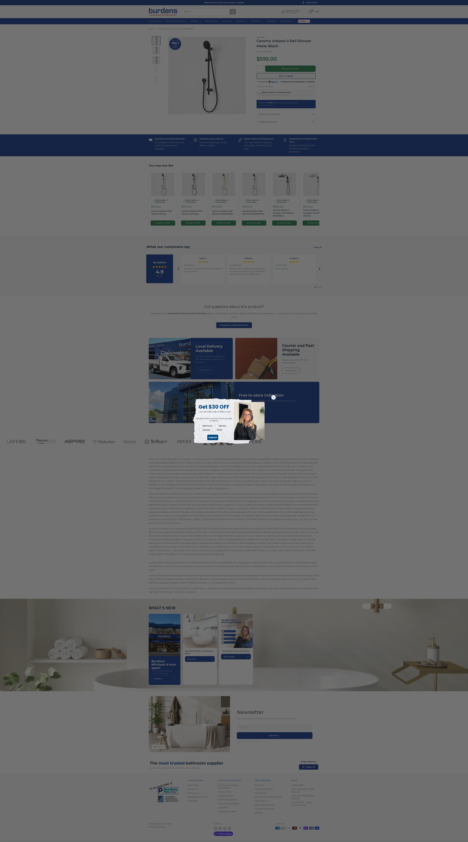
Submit (213, 437)
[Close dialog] (273, 397)
